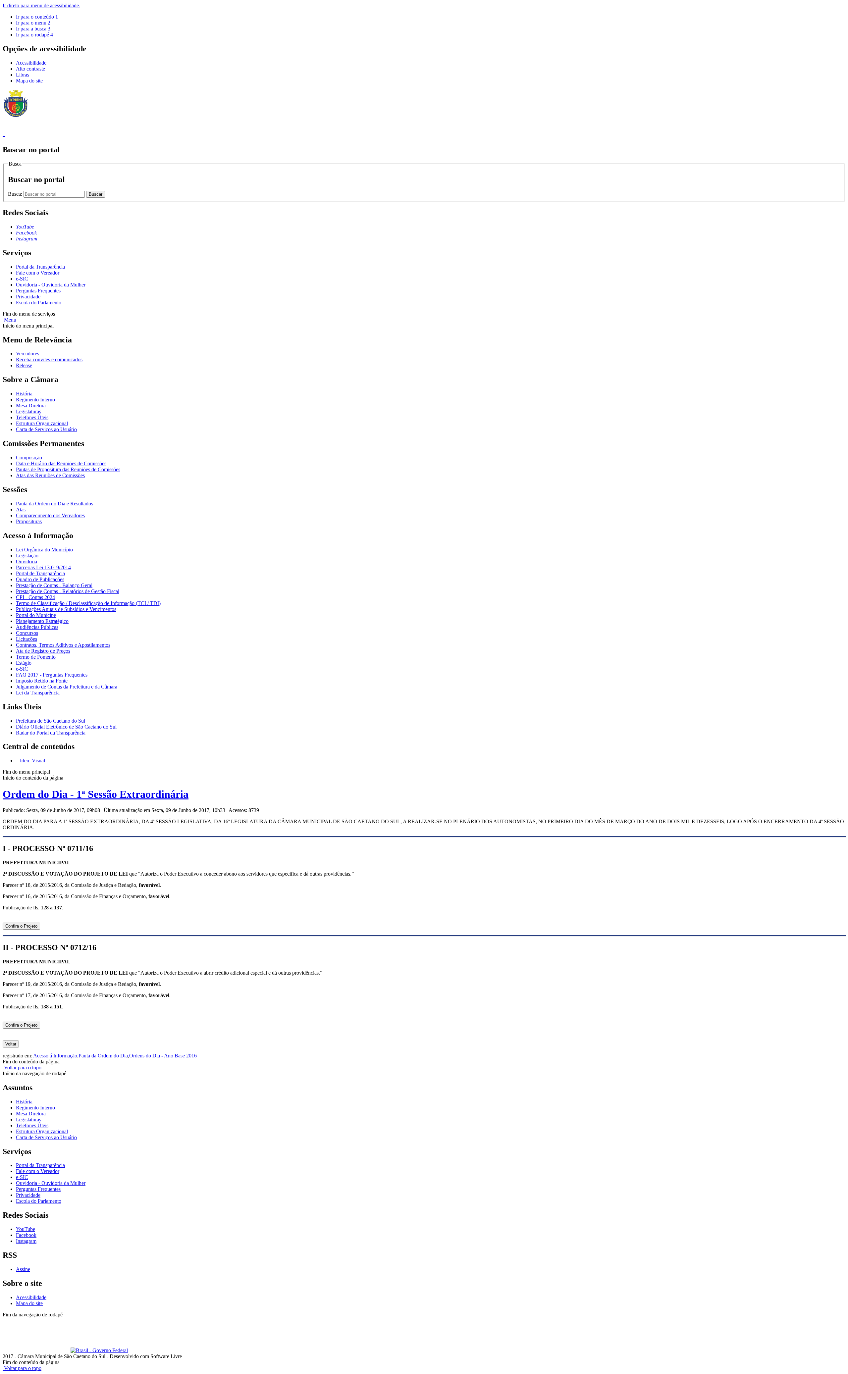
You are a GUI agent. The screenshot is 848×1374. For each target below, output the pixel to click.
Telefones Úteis (32, 417)
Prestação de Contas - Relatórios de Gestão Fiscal (67, 591)
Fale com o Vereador (37, 273)
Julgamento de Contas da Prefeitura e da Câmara (66, 686)
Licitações (26, 639)
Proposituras (29, 521)
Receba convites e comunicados (49, 359)
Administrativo (119, 1320)
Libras (22, 74)
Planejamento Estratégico (42, 621)
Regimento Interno (35, 399)
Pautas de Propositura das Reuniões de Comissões (68, 469)
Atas (21, 509)
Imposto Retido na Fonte (42, 681)
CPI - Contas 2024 (35, 597)
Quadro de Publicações (40, 579)
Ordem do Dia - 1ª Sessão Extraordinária (95, 794)
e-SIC (22, 278)
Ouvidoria (26, 561)
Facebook (26, 1235)
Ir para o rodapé (34, 34)
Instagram (26, 1241)
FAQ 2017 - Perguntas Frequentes (51, 675)
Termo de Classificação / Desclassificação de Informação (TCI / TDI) (88, 603)
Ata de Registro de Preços (43, 651)
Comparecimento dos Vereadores (50, 515)
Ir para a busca (33, 28)
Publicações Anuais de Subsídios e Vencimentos (66, 609)
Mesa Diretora (31, 405)
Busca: (16, 194)
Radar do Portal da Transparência (50, 733)
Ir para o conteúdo (37, 17)
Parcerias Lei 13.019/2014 (43, 567)
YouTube (25, 1229)
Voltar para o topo (22, 1067)
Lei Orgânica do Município (44, 549)
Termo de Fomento (36, 657)
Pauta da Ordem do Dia (103, 1055)
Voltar (10, 1044)
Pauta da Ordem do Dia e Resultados (54, 503)
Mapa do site (29, 80)
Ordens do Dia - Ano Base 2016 (163, 1055)
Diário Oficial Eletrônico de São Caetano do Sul (66, 727)
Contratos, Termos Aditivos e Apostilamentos (63, 645)
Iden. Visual (32, 760)
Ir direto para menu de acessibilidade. (41, 5)
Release (24, 365)
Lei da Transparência (38, 692)
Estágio (23, 663)
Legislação (27, 555)
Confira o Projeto (21, 926)
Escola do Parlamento (38, 302)
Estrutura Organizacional (42, 423)
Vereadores (27, 353)
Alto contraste (30, 69)
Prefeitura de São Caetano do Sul (50, 721)
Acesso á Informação (55, 1055)
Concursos (27, 633)
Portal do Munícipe (36, 615)
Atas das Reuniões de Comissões (50, 475)
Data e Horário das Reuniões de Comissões (61, 463)
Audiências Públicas (37, 627)
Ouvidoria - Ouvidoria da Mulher (50, 284)
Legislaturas (28, 411)
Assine (23, 1269)
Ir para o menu (33, 22)
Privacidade (28, 296)
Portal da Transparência (40, 267)
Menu (9, 320)
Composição (29, 457)
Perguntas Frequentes (38, 290)
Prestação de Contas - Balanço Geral (54, 585)
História (24, 393)
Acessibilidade (31, 63)
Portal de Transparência (40, 573)
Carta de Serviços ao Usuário (46, 429)
